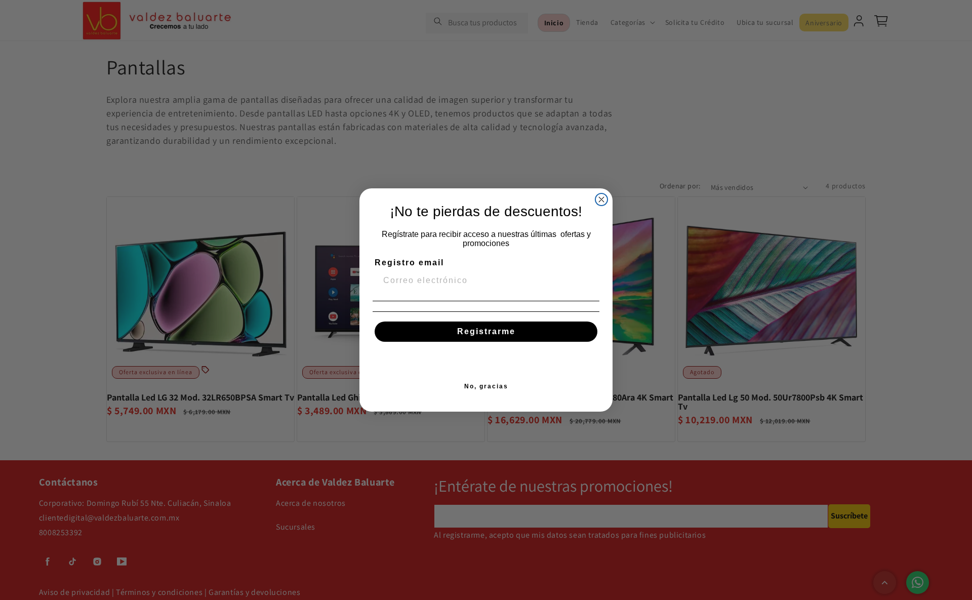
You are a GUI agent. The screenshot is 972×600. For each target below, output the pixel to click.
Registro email (409, 262)
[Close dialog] (601, 199)
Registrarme (486, 331)
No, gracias (486, 386)
